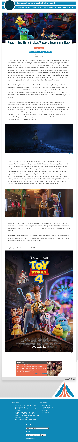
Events (46, 7)
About (71, 7)
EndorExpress (21, 3)
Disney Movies (48, 52)
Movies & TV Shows (38, 52)
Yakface (45, 410)
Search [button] (43, 435)
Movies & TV (53, 7)
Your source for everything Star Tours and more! (40, 3)
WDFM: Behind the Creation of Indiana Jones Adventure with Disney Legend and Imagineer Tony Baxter (27, 415)
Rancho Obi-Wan (48, 407)
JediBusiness (47, 405)
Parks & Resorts (63, 7)
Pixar (30, 52)
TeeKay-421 (46, 409)
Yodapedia (46, 412)
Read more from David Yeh (40, 373)
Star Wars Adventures (23, 7)
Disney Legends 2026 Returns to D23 (25, 419)
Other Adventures (37, 7)
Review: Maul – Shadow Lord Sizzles (25, 412)
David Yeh (40, 55)
